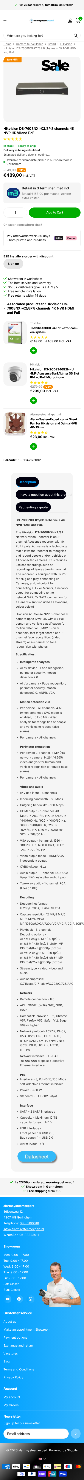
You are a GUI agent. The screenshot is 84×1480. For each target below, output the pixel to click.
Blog (6, 1361)
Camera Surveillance (29, 44)
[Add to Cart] (33, 350)
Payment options (15, 1337)
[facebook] (19, 1299)
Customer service (17, 1313)
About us (9, 1321)
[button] (13, 139)
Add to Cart (54, 212)
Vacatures (10, 1353)
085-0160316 (29, 1223)
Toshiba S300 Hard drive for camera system (54, 330)
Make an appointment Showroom (26, 1329)
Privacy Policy (13, 1377)
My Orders (11, 1405)
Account (10, 1388)
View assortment (5, 21)
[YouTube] (7, 1299)
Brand (52, 44)
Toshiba (35, 323)
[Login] (70, 20)
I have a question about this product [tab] (42, 494)
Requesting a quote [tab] (33, 507)
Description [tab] (27, 482)
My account (11, 1397)
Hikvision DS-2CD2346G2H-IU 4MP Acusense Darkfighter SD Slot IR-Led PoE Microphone (54, 373)
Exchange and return (18, 1345)
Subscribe (76, 1434)
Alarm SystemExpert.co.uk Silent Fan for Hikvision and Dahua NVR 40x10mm (53, 423)
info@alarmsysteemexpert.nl (23, 1229)
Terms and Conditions (18, 1369)
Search (76, 35)
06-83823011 (29, 1235)
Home (7, 44)
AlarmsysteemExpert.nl (45, 414)
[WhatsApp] (30, 1299)
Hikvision (66, 44)
